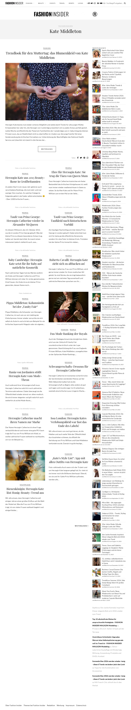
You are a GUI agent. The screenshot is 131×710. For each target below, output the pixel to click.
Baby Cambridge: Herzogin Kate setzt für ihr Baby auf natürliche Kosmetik (25, 263)
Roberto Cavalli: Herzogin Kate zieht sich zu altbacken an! (68, 262)
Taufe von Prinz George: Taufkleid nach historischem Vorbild (68, 220)
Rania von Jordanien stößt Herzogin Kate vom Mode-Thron (25, 376)
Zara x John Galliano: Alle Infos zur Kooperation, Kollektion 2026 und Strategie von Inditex (113, 427)
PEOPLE (25, 173)
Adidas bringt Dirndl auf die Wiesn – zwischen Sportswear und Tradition (113, 360)
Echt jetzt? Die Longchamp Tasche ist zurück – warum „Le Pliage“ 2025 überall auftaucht (113, 186)
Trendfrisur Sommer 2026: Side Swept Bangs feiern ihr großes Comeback (113, 582)
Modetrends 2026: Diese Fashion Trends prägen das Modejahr (111, 208)
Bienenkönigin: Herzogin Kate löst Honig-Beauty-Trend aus (25, 491)
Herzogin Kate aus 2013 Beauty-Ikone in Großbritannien (25, 179)
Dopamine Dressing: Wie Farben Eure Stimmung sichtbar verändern (114, 405)
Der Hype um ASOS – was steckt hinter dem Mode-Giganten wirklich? (111, 338)
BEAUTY (41, 3)
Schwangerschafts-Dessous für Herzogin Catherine (68, 368)
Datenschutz (81, 705)
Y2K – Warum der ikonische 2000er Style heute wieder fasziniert (112, 275)
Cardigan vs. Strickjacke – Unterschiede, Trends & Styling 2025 (113, 494)
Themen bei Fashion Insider (34, 705)
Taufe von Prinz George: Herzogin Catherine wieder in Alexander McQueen (25, 220)
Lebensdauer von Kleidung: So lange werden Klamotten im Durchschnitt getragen (113, 483)
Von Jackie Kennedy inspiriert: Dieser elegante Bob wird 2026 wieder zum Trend (113, 537)
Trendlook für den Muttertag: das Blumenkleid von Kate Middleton (47, 55)
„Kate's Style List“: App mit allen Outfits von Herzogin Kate (68, 460)
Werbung (60, 705)
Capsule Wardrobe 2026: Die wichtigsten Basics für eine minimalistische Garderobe (112, 416)
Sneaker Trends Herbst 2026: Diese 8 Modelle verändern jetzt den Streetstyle (113, 98)
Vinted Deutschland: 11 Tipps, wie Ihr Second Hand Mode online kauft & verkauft (113, 119)
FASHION (29, 3)
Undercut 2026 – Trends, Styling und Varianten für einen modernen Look (114, 515)
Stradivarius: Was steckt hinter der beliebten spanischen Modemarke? (113, 253)
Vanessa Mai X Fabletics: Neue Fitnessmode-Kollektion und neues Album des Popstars (113, 394)
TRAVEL (62, 3)
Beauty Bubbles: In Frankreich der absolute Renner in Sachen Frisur (113, 63)
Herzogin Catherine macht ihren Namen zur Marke (25, 420)
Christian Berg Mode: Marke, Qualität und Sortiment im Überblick (112, 154)
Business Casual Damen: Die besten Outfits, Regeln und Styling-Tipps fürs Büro (112, 572)
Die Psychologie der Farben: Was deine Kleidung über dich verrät (112, 349)
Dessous (68, 362)
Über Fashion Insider (13, 705)
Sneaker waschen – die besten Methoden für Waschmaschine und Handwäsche (113, 264)
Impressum (70, 705)
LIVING (80, 3)
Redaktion (51, 705)
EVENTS (52, 3)
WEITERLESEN (81, 526)
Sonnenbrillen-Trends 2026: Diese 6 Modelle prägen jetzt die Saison (114, 197)
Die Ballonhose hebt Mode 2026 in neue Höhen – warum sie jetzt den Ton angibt (114, 472)
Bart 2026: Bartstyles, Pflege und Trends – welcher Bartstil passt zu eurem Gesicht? (112, 229)
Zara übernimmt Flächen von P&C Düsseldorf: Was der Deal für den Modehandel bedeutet (113, 165)
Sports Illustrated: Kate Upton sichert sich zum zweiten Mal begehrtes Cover (113, 52)
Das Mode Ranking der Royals (68, 334)
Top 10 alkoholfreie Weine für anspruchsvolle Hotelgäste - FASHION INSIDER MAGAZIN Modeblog (107, 622)
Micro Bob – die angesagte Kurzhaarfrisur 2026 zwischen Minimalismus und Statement (113, 505)
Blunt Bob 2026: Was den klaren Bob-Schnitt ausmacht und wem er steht (113, 130)
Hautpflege (25, 484)
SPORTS (71, 3)
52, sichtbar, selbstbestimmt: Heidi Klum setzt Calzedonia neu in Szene (114, 561)
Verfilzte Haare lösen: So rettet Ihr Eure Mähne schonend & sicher (113, 461)
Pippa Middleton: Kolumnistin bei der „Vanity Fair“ (25, 304)
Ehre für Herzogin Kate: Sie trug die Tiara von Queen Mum (68, 174)
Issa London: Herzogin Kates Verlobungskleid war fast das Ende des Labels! (69, 422)
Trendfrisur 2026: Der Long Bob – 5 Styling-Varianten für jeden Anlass (113, 327)
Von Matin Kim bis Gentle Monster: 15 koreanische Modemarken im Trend (111, 218)
